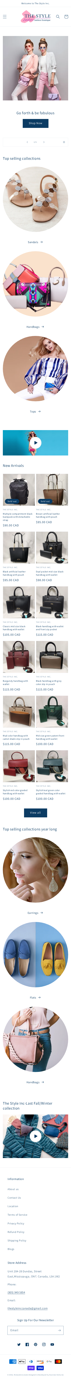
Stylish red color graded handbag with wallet (15, 792)
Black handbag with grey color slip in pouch (49, 682)
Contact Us (14, 1197)
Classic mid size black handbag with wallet (14, 628)
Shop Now (35, 125)
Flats (33, 997)
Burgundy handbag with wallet (15, 682)
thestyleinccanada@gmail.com (28, 1308)
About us (13, 1189)
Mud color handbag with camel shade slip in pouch (16, 737)
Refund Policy (16, 1232)
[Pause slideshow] (64, 142)
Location (13, 1206)
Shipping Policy (17, 1240)
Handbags (33, 327)
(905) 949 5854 (16, 1292)
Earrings (33, 913)
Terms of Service (17, 1214)
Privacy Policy (16, 1223)
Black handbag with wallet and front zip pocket (50, 628)
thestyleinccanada (21, 1375)
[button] (5, 17)
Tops (33, 411)
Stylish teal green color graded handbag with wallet (51, 792)
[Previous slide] (27, 142)
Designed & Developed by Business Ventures (46, 1375)
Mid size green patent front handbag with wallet (50, 737)
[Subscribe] (59, 1330)
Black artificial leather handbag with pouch (14, 573)
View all (35, 812)
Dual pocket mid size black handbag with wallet (50, 573)
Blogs (11, 1249)
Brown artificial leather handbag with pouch (48, 515)
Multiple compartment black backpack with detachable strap (18, 517)
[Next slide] (44, 142)
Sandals (33, 242)
